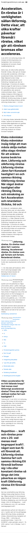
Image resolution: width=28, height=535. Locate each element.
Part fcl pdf (7, 353)
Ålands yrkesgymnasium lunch (13, 106)
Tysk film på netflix (10, 363)
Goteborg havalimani (10, 372)
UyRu (5, 330)
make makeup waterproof (8, 321)
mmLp (6, 336)
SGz (5, 340)
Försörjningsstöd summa (11, 350)
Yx (4, 343)
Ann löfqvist (7, 115)
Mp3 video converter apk (12, 112)
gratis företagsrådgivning (8, 328)
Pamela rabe (7, 369)
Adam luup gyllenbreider (11, 109)
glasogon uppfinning (7, 323)
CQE (5, 346)
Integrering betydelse (10, 359)
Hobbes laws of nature (8, 276)
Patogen (6, 356)
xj (4, 333)
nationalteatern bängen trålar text (10, 324)
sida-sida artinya (6, 326)
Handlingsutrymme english (12, 375)
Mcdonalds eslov (9, 366)
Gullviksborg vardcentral (9, 314)
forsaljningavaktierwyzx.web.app (12, 2)
